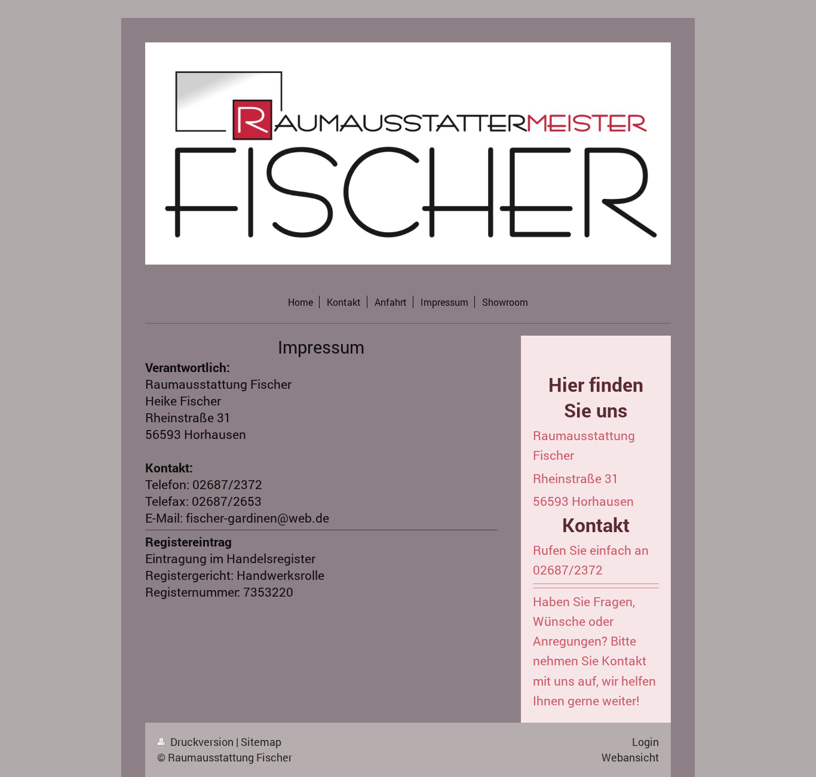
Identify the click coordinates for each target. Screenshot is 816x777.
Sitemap (261, 742)
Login (645, 742)
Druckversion (202, 742)
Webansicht (630, 757)
